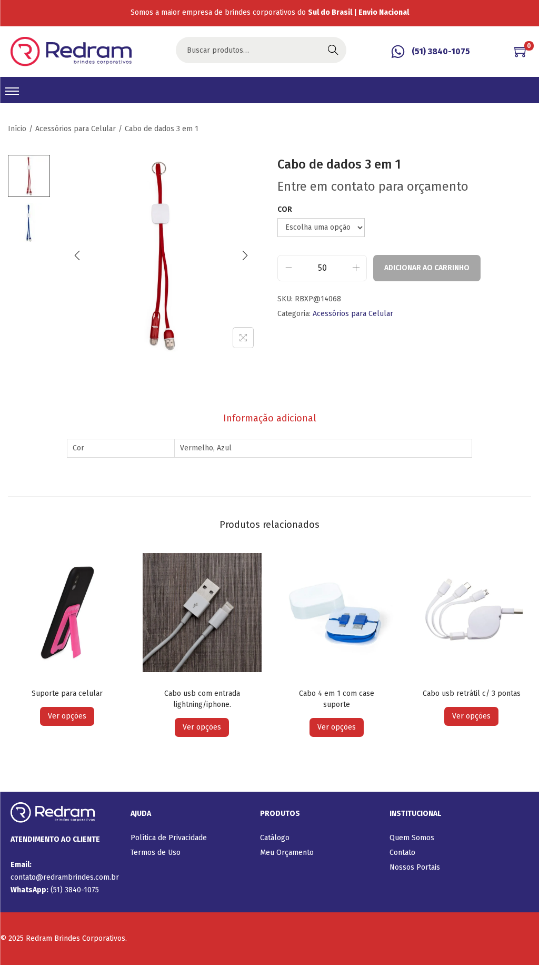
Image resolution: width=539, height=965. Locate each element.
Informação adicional (269, 418)
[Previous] (77, 255)
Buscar (333, 49)
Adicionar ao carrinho (427, 267)
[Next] (244, 255)
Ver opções (67, 716)
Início (17, 128)
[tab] (269, 418)
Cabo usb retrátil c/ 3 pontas (472, 693)
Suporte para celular (67, 693)
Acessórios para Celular (75, 128)
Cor (284, 209)
